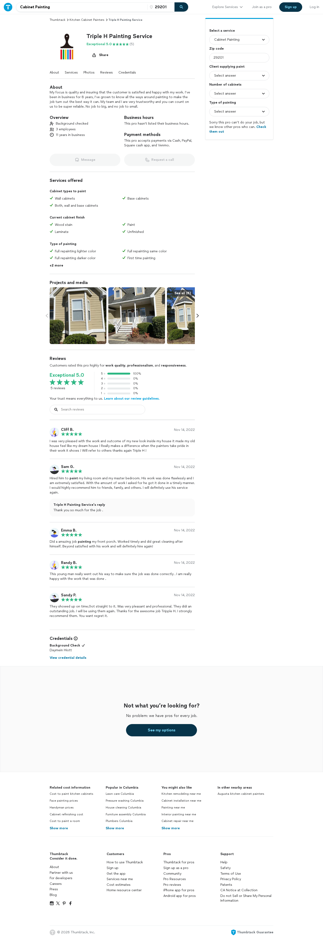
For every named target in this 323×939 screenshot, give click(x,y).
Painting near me (173, 807)
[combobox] (81, 7)
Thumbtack (57, 20)
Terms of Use (230, 874)
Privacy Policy (230, 879)
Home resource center (124, 890)
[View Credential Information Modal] (75, 638)
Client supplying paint (226, 67)
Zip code (216, 49)
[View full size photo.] (78, 315)
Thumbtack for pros (178, 862)
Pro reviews (172, 885)
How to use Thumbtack (125, 862)
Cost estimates (119, 885)
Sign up (112, 868)
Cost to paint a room (65, 821)
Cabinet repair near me (177, 821)
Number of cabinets (225, 85)
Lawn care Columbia (120, 793)
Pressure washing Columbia (125, 800)
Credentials (127, 72)
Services (71, 72)
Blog (53, 895)
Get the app (116, 874)
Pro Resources (174, 879)
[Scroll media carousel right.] (197, 315)
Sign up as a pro (175, 868)
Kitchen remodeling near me (181, 793)
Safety (225, 868)
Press (54, 889)
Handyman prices (62, 807)
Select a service (222, 31)
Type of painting (222, 102)
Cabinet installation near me (181, 800)
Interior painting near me (179, 814)
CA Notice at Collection (239, 890)
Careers (56, 884)
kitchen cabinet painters (87, 20)
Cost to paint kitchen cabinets (71, 793)
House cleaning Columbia (123, 807)
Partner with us (61, 873)
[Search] (181, 7)
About (54, 72)
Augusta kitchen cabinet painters (241, 793)
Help (223, 862)
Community (172, 874)
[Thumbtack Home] (8, 7)
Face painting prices (64, 800)
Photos (89, 72)
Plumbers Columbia (119, 821)
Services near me (120, 879)
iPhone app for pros (178, 890)
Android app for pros (179, 896)
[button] (66, 46)
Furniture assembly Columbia (126, 814)
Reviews (106, 72)
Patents (226, 885)
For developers (61, 878)
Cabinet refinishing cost (66, 814)
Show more (59, 828)
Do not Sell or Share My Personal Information (245, 898)
